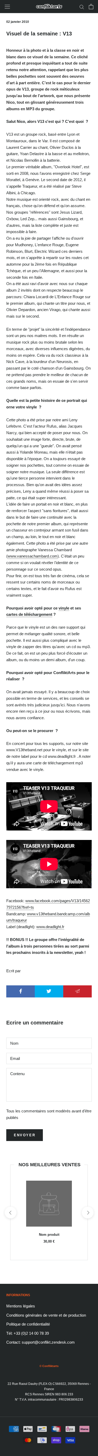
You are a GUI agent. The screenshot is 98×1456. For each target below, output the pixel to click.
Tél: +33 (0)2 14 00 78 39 (27, 1333)
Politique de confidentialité (28, 1324)
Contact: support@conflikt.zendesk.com (40, 1342)
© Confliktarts (49, 1366)
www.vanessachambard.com (32, 556)
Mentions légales (20, 1306)
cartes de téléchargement (29, 614)
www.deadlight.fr (50, 926)
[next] (87, 1212)
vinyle (64, 608)
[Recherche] (81, 6)
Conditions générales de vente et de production (46, 1315)
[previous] (10, 1212)
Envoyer (24, 1135)
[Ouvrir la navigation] (7, 6)
